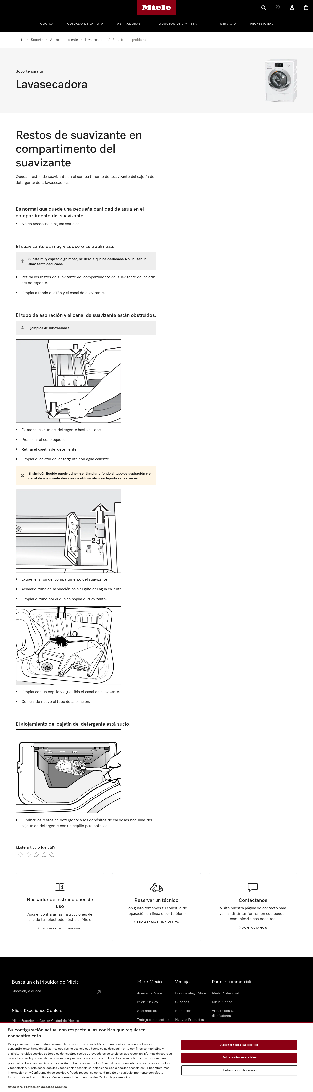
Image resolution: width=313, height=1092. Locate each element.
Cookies (61, 1087)
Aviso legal (15, 1087)
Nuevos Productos (189, 1020)
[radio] (20, 854)
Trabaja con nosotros (153, 1020)
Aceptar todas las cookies (239, 1045)
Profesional (261, 24)
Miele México (147, 1002)
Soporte (37, 40)
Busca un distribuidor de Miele (45, 982)
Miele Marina (222, 1002)
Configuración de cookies (239, 1070)
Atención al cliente (64, 40)
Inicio (20, 40)
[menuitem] (49, 23)
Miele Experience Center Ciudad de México (45, 1020)
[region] (156, 1057)
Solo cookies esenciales (239, 1057)
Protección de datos (39, 1087)
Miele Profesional (225, 993)
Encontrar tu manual (61, 928)
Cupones (182, 1002)
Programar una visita (158, 922)
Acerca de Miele (149, 993)
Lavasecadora (95, 40)
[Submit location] (99, 992)
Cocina (47, 24)
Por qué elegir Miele (190, 993)
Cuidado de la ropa (85, 24)
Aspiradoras (129, 24)
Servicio (228, 24)
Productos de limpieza (176, 24)
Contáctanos (254, 928)
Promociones (185, 1011)
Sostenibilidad (148, 1011)
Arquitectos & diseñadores (223, 1013)
